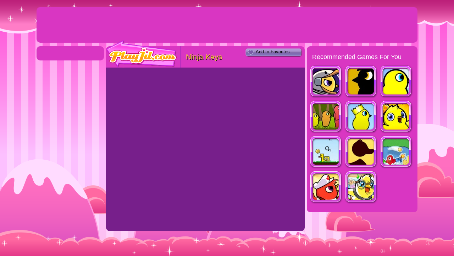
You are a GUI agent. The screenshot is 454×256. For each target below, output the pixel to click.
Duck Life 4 (361, 82)
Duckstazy (326, 152)
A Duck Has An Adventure (361, 152)
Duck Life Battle (326, 187)
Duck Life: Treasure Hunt (396, 117)
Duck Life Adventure (361, 187)
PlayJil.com (142, 54)
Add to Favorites (273, 51)
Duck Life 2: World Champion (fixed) (361, 117)
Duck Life (396, 82)
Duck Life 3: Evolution (326, 117)
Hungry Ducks (396, 152)
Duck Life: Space (326, 82)
